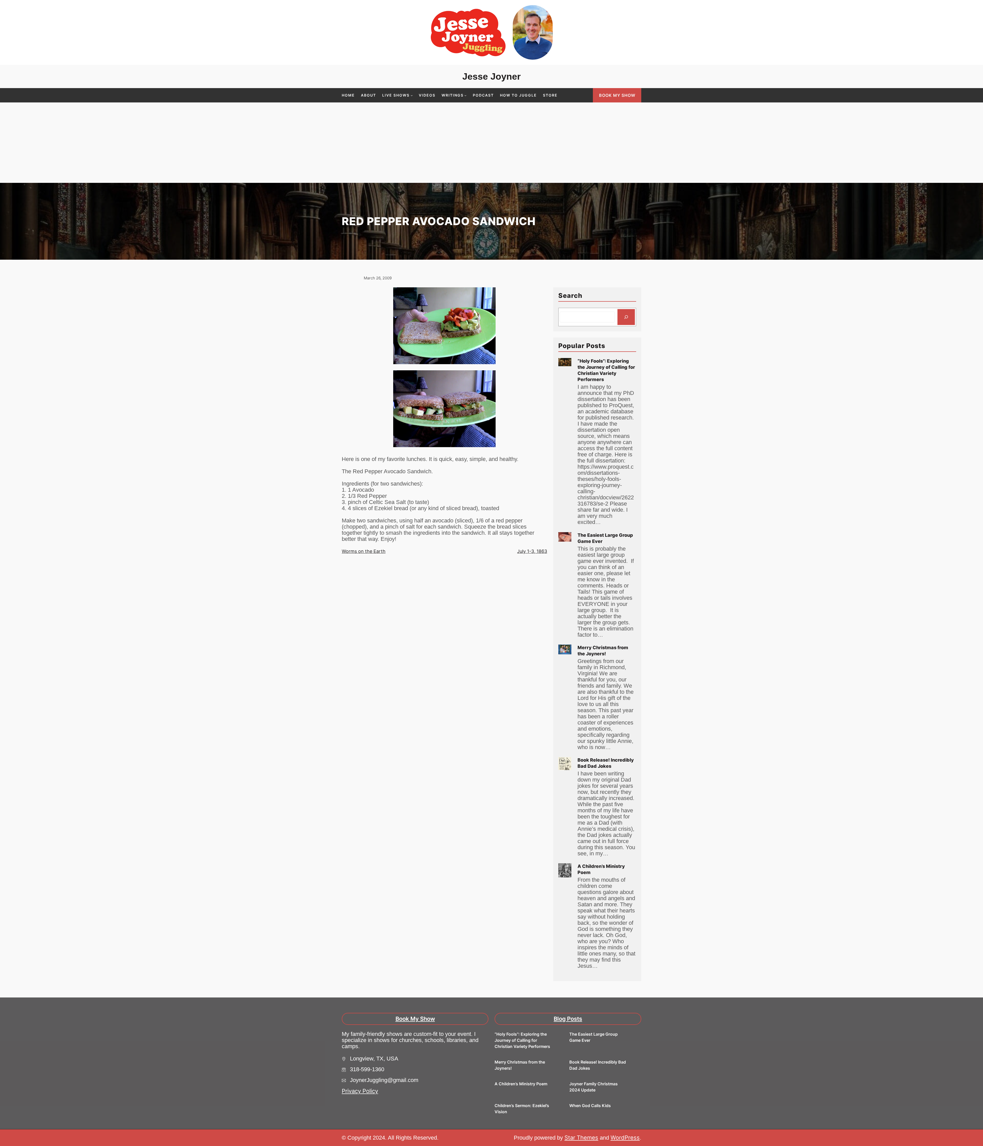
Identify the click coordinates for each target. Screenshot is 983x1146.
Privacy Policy (360, 1091)
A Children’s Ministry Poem (601, 869)
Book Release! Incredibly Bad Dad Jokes (606, 763)
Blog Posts (568, 1018)
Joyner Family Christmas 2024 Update (593, 1086)
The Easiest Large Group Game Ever (605, 538)
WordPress (625, 1137)
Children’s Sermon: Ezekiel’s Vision (522, 1108)
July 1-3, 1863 (532, 551)
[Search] (626, 317)
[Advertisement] (491, 144)
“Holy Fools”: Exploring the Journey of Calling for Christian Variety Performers (606, 370)
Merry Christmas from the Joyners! (603, 650)
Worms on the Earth (364, 551)
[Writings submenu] (465, 95)
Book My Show (617, 95)
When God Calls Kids (590, 1105)
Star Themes (581, 1137)
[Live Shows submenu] (412, 95)
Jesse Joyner (491, 76)
